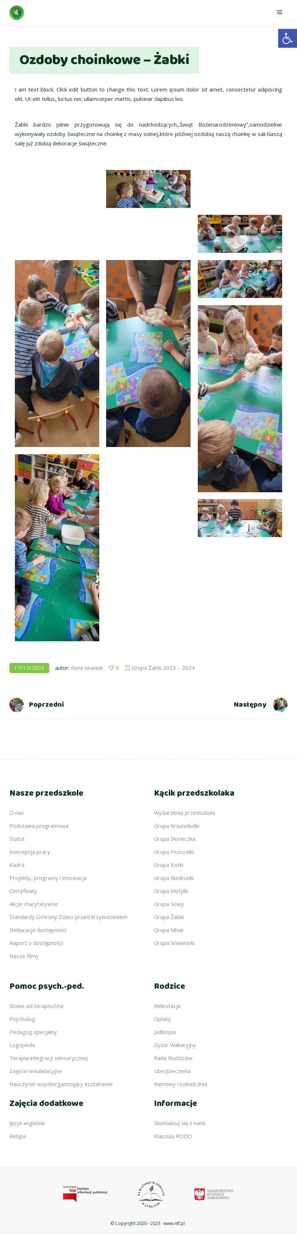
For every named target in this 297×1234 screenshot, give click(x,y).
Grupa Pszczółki (174, 851)
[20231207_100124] (148, 473)
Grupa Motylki (171, 890)
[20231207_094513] (148, 234)
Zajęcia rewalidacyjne (35, 1071)
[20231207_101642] (240, 518)
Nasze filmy (24, 955)
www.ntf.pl (174, 1223)
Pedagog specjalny (33, 1031)
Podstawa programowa (38, 825)
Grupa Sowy (169, 903)
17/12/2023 (29, 667)
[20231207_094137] (240, 189)
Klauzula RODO (173, 1136)
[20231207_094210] (240, 234)
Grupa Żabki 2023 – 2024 (163, 667)
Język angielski (27, 1123)
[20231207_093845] (57, 189)
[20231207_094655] (240, 398)
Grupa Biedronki (174, 877)
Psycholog (22, 1018)
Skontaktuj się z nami (179, 1123)
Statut (17, 838)
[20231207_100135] (148, 518)
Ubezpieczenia (172, 1071)
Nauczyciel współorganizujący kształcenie (61, 1084)
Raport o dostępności (36, 942)
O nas (16, 812)
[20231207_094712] (57, 547)
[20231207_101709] (148, 563)
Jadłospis (165, 1031)
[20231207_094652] (148, 353)
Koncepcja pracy (29, 851)
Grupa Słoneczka (174, 838)
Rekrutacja (167, 1005)
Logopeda (22, 1044)
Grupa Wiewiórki (174, 942)
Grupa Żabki (169, 916)
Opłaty (162, 1018)
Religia (17, 1136)
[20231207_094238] (57, 234)
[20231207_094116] (148, 189)
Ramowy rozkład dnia (180, 1084)
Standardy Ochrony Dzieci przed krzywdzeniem (68, 916)
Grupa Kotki (168, 864)
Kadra (16, 864)
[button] (287, 38)
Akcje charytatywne (33, 903)
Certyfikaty (23, 890)
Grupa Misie (169, 929)
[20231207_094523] (240, 279)
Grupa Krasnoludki (176, 825)
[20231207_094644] (57, 353)
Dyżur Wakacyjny (175, 1044)
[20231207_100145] (240, 563)
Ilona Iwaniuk (87, 667)
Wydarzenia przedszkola (184, 812)
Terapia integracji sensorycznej (48, 1057)
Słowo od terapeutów (36, 1005)
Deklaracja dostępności (38, 929)
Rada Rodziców (173, 1057)
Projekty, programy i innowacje (48, 877)
